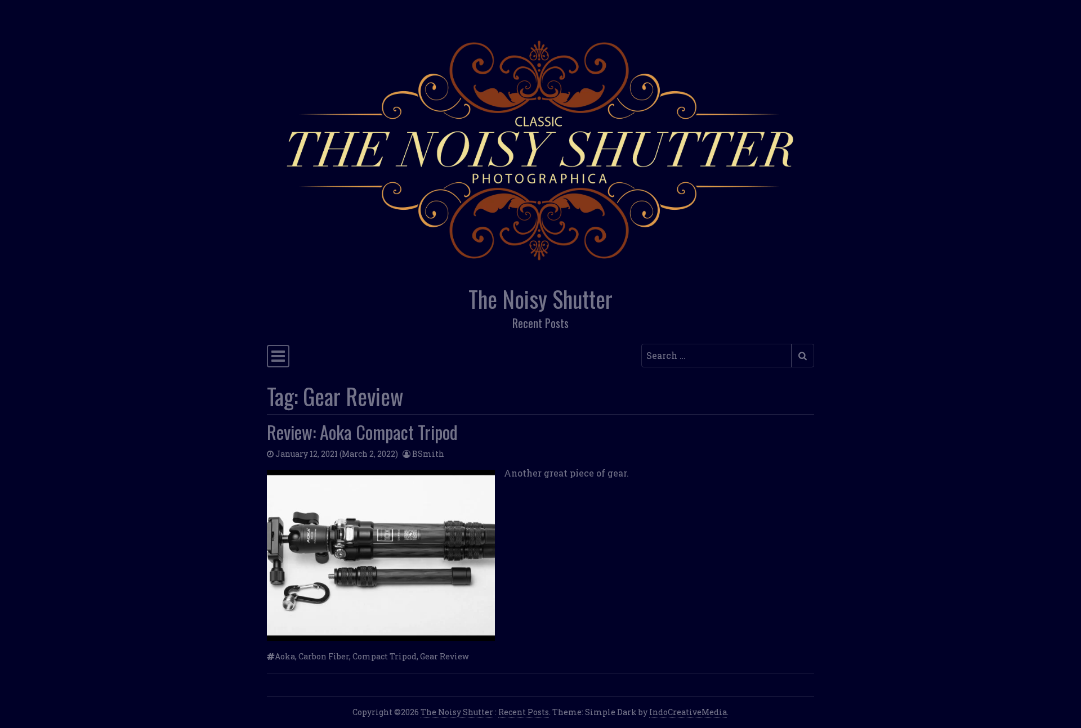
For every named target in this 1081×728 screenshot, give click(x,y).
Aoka (285, 656)
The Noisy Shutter (540, 299)
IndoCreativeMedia (688, 712)
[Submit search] (802, 355)
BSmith (428, 453)
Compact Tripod (384, 656)
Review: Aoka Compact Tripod (362, 432)
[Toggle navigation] (278, 356)
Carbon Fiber (323, 656)
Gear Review (444, 656)
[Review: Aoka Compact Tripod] (381, 555)
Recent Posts (523, 712)
